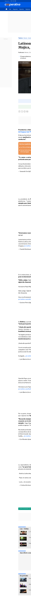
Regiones (28, 9)
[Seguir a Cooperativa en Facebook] (11, 1)
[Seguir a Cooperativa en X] (13, 1)
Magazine (15, 9)
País (10, 9)
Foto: (20, 62)
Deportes (21, 9)
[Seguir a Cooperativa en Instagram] (15, 1)
